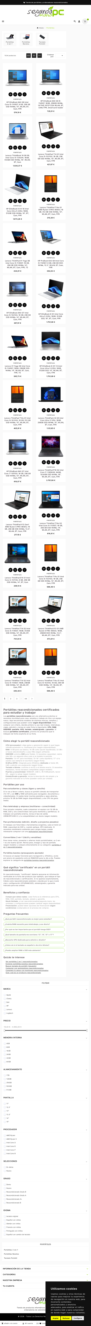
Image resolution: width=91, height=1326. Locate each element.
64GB (8, 1062)
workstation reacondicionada (40, 831)
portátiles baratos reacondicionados (39, 860)
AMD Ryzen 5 (11, 1139)
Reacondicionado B (13, 1203)
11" (7, 1103)
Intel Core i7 (11, 1150)
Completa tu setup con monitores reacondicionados (27, 970)
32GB (8, 1058)
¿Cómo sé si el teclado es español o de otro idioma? (27, 945)
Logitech (9, 1013)
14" (7, 1118)
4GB (8, 1043)
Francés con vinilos (13, 1227)
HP (7, 1006)
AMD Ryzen (10, 1135)
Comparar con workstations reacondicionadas (25, 968)
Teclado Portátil (42, 43)
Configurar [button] (78, 1318)
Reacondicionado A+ (14, 1199)
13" (7, 1111)
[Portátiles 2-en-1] (10, 37)
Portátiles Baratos (26, 43)
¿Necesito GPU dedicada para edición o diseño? (25, 940)
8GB (8, 1047)
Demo (8, 1184)
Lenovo (9, 1009)
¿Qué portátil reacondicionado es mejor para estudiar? (28, 919)
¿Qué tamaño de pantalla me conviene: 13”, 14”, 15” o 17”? (29, 935)
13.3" (8, 1114)
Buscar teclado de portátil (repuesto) (21, 966)
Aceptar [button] (56, 1318)
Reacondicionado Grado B (16, 1192)
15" (7, 1122)
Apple (8, 995)
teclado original (12, 1216)
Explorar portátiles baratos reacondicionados (24, 964)
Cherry (9, 998)
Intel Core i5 (11, 1146)
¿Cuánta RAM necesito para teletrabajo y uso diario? (27, 924)
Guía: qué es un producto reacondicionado (23, 973)
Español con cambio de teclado (18, 1234)
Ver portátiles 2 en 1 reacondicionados (22, 961)
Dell (7, 1002)
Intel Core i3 (11, 1143)
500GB (9, 1086)
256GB (9, 1082)
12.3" (8, 1107)
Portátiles (45, 1244)
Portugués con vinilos (14, 1231)
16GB (8, 1051)
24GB (8, 1054)
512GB (8, 1090)
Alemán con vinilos (13, 1224)
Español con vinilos (13, 1220)
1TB (7, 1075)
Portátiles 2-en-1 (10, 43)
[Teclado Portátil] (42, 37)
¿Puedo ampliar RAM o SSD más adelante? (23, 950)
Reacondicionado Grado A (16, 1195)
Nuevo (8, 1171)
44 (26, 699)
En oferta (9, 1167)
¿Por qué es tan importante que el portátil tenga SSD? (28, 929)
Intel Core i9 (11, 1153)
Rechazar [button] (66, 1318)
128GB (8, 1079)
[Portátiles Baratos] (26, 37)
